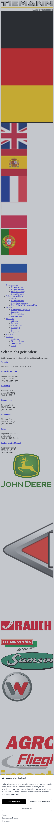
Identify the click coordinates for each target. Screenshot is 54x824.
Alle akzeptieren (14, 801)
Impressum (6, 821)
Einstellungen (27, 808)
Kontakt (4, 815)
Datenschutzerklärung (10, 818)
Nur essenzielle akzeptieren (40, 801)
